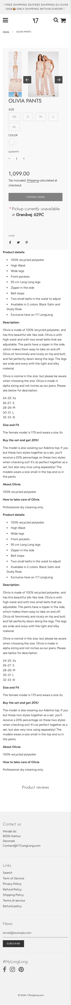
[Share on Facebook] (11, 242)
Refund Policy (12, 889)
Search (7, 872)
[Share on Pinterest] (26, 242)
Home (6, 31)
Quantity (14, 152)
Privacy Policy (12, 884)
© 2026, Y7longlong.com (31, 995)
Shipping (33, 180)
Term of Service (13, 878)
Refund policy (12, 906)
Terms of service (14, 900)
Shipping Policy (13, 895)
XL (14, 127)
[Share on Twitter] (18, 242)
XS (14, 117)
